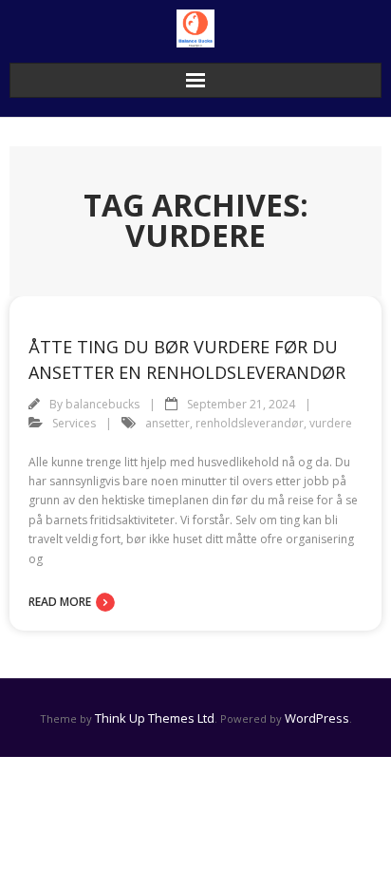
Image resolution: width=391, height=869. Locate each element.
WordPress (317, 718)
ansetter (167, 423)
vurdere (330, 423)
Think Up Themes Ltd (154, 718)
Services (74, 423)
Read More (59, 602)
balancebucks (102, 404)
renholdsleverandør (250, 423)
